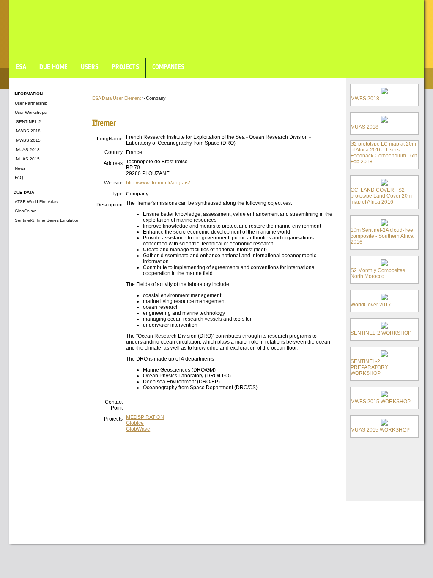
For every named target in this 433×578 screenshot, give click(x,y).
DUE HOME (53, 66)
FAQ (18, 177)
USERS (89, 66)
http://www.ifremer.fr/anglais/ (158, 183)
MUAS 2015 (27, 159)
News (19, 168)
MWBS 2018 (27, 131)
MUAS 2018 (27, 149)
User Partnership (30, 103)
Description (109, 205)
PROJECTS (125, 66)
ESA (21, 66)
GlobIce (135, 423)
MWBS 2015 (27, 140)
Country (113, 152)
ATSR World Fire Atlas (36, 201)
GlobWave (138, 429)
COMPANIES (168, 66)
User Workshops (30, 112)
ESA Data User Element (116, 98)
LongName (110, 139)
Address (113, 163)
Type (117, 194)
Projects (113, 419)
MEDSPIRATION (145, 417)
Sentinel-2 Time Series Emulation (46, 220)
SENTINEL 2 (27, 121)
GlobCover (25, 211)
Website (113, 183)
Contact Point (114, 405)
